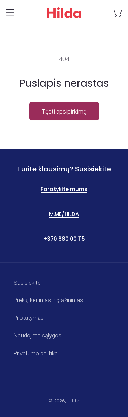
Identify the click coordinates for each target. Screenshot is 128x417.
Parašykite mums (64, 189)
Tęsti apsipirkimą (64, 111)
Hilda (73, 400)
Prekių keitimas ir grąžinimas (48, 300)
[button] (10, 13)
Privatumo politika (36, 353)
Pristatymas (29, 317)
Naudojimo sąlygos (37, 335)
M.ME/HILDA (64, 214)
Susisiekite (27, 282)
